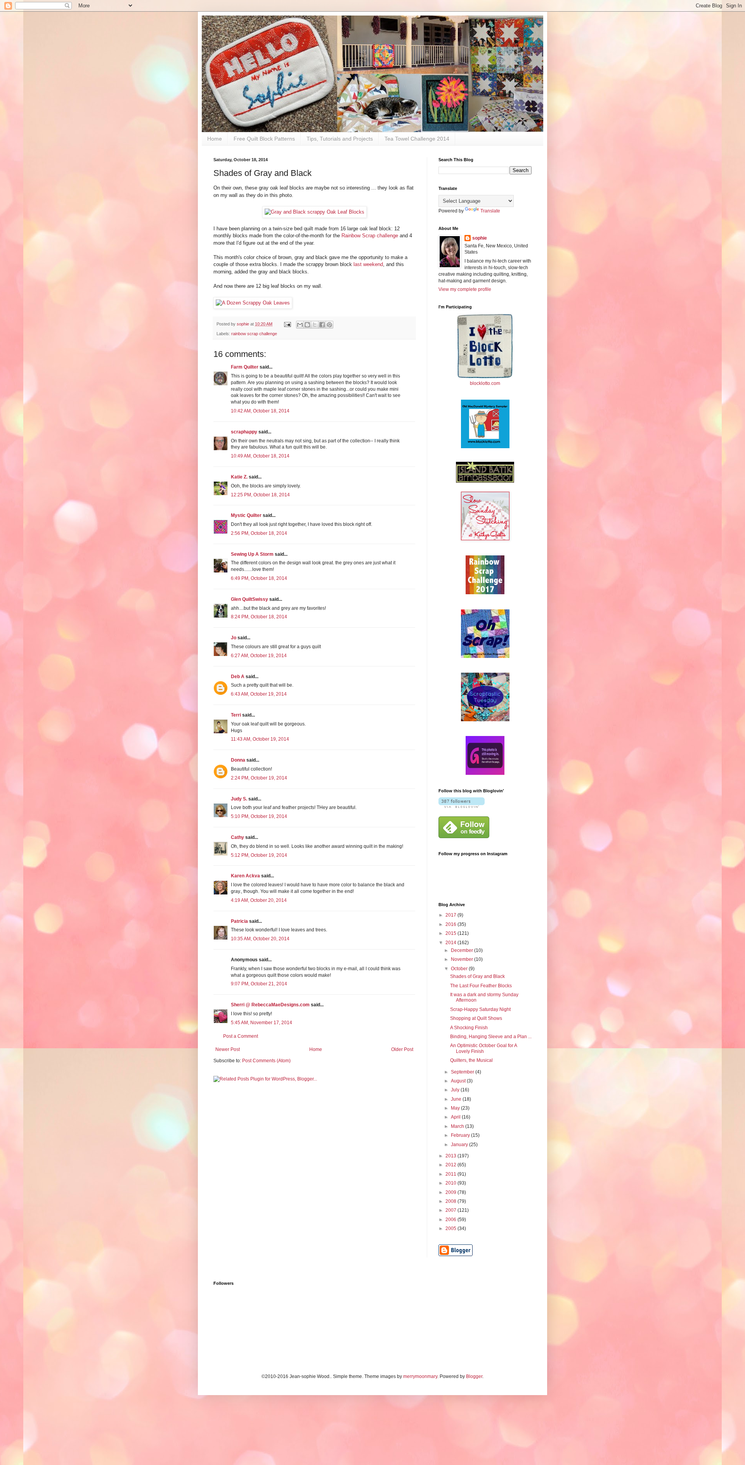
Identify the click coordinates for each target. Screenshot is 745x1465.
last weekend (368, 264)
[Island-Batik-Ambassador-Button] (485, 481)
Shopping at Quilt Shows (476, 1018)
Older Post (402, 1049)
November (462, 959)
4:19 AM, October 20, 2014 (259, 900)
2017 (451, 915)
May (456, 1108)
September (463, 1072)
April (456, 1117)
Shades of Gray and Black (477, 976)
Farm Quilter (244, 367)
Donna (238, 760)
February (461, 1135)
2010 (451, 1183)
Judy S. (239, 799)
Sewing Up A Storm (252, 554)
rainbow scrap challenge (254, 333)
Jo (233, 637)
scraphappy (244, 432)
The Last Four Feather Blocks (481, 985)
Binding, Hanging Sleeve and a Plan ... (491, 1036)
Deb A (237, 676)
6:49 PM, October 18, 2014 (259, 578)
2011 (451, 1174)
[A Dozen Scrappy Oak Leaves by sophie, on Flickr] (252, 303)
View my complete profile (464, 289)
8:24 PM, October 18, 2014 (259, 616)
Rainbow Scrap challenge (369, 235)
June (457, 1099)
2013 (451, 1156)
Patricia (239, 921)
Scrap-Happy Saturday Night (480, 1009)
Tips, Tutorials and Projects (340, 139)
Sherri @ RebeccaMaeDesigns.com (270, 1004)
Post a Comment (240, 1036)
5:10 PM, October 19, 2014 (259, 816)
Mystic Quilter (246, 515)
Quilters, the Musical (471, 1060)
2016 (451, 924)
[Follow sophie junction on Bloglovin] (461, 806)
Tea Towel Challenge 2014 (417, 139)
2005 (451, 1228)
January (460, 1144)
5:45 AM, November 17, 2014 (261, 1022)
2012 (451, 1164)
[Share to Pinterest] (329, 325)
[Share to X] (315, 325)
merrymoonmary (420, 1376)
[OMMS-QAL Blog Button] (485, 446)
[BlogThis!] (307, 325)
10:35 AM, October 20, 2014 (260, 938)
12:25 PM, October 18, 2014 (260, 495)
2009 (451, 1192)
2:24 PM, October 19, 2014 (259, 778)
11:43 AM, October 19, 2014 (260, 739)
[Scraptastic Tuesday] (485, 719)
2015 (451, 933)
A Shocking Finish (469, 1027)
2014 (451, 942)
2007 (451, 1210)
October (460, 968)
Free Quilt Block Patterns (264, 139)
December (462, 950)
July (456, 1090)
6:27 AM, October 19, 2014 (259, 655)
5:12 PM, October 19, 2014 (259, 855)
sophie (479, 238)
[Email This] (300, 325)
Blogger (474, 1376)
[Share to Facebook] (322, 325)
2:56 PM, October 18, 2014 (259, 533)
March (458, 1126)
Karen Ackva (245, 876)
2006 (451, 1219)
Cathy (237, 837)
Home (214, 139)
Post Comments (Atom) (266, 1060)
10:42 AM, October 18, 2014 (260, 411)
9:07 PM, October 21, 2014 (259, 984)
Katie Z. (239, 477)
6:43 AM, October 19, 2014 (259, 694)
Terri (236, 715)
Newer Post (227, 1049)
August (459, 1081)
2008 (451, 1201)
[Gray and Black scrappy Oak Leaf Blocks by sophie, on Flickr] (314, 212)
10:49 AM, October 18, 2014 (260, 456)
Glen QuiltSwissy (249, 599)
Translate (490, 211)
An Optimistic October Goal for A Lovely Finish (483, 1048)
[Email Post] (287, 324)
